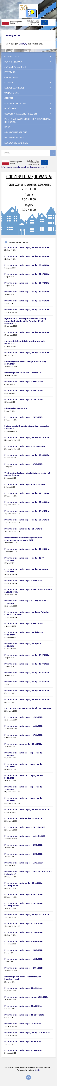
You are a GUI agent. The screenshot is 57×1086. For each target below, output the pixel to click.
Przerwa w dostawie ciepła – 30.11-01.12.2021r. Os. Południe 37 (28, 872)
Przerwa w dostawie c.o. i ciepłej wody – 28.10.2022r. (23, 788)
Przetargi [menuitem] (10, 72)
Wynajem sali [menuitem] (11, 92)
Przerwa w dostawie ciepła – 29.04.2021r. (23, 968)
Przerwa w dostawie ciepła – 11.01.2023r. (23, 726)
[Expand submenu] (50, 56)
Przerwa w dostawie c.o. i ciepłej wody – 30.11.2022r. (23, 776)
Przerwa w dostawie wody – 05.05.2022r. (23, 818)
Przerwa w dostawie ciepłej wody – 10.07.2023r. (27, 672)
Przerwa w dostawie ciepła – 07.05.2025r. (23, 464)
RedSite (37, 1070)
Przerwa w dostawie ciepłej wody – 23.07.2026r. (27, 283)
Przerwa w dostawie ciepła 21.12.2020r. (23, 988)
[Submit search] (53, 153)
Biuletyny (23, 43)
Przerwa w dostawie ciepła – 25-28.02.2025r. (25, 484)
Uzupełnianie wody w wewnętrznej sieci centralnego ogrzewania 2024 (23, 538)
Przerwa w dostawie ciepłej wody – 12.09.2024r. (27, 549)
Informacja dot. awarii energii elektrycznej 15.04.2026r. (25, 362)
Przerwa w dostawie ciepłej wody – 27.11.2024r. (27, 493)
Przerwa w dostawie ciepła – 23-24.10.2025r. (25, 446)
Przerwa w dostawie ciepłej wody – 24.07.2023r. (27, 655)
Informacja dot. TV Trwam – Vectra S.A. (23, 372)
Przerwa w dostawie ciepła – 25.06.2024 (23, 580)
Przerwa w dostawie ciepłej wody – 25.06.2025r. (27, 455)
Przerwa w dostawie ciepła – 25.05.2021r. (23, 950)
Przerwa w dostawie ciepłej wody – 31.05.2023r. (27, 690)
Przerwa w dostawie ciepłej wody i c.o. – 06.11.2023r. (23, 644)
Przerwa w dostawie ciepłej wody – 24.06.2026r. (27, 309)
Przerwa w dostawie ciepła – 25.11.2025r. (23, 417)
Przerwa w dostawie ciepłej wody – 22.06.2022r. (27, 809)
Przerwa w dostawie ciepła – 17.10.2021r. (23, 923)
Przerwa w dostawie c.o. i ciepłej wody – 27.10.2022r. (23, 799)
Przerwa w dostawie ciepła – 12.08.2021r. (23, 932)
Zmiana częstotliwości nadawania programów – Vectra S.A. (27, 427)
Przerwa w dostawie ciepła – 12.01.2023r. (23, 717)
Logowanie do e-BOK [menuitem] (16, 142)
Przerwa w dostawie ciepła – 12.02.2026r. (23, 399)
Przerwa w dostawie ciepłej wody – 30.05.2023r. (27, 699)
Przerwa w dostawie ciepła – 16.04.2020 (23, 1050)
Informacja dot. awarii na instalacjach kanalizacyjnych (22, 977)
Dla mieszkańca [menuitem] (13, 61)
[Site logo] (28, 17)
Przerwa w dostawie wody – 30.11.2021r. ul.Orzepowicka (23, 884)
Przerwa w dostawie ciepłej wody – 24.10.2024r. (27, 511)
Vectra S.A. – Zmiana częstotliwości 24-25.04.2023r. (28, 708)
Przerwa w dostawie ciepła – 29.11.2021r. (23, 894)
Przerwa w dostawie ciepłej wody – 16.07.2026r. (27, 291)
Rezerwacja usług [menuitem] (14, 137)
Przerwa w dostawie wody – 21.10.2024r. (23, 528)
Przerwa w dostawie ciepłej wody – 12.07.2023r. (27, 663)
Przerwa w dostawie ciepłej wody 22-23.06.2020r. (27, 1032)
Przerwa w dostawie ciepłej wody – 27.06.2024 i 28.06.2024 (26, 570)
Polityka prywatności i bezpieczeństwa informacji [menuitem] (27, 120)
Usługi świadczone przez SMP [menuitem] (21, 113)
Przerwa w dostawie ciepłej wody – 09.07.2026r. (27, 300)
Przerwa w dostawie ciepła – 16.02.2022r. (23, 862)
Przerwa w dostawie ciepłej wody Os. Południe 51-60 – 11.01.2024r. (27, 613)
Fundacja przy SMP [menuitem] (15, 103)
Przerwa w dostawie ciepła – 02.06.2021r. (23, 941)
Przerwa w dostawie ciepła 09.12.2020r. (23, 1006)
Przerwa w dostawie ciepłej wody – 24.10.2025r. (27, 437)
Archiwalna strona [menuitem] (15, 132)
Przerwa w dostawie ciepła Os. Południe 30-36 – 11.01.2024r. (27, 601)
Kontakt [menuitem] (9, 82)
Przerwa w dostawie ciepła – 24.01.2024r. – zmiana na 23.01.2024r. (28, 590)
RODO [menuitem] (7, 127)
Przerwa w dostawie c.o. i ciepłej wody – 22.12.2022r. (23, 754)
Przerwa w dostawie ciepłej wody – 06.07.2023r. (27, 681)
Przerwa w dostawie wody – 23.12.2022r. (23, 744)
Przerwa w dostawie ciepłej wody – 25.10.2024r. (27, 502)
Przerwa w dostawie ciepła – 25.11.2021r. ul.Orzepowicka (23, 904)
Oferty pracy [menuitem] (11, 77)
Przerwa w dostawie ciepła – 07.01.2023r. (23, 735)
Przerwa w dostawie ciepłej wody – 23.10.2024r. (27, 519)
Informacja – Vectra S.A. (15, 408)
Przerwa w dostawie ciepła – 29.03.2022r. (23, 845)
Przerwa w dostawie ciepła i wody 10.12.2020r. (26, 997)
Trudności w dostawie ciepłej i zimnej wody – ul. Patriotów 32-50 (27, 474)
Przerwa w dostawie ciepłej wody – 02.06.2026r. (27, 352)
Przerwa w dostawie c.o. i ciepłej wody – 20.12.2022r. (23, 765)
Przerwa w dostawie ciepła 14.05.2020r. (23, 1041)
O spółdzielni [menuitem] (12, 56)
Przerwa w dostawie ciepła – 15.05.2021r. (23, 959)
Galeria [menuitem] (8, 98)
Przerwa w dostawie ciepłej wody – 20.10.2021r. (27, 914)
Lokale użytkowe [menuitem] (14, 87)
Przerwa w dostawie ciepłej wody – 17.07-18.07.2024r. (24, 559)
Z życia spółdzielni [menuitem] (15, 66)
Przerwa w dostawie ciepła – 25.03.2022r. (23, 854)
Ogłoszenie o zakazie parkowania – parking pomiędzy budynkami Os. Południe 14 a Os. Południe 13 (25, 321)
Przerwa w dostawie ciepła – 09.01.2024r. (23, 623)
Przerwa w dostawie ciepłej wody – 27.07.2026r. (27, 274)
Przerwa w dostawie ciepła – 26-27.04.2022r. (25, 827)
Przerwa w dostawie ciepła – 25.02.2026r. (23, 390)
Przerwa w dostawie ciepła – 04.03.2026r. (23, 381)
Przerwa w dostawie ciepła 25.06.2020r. (23, 1023)
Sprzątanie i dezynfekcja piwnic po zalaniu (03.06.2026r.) (24, 342)
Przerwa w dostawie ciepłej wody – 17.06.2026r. (27, 332)
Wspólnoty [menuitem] (10, 108)
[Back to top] (28, 1077)
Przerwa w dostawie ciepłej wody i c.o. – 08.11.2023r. (23, 633)
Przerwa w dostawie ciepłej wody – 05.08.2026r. (27, 265)
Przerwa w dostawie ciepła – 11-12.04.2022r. (25, 836)
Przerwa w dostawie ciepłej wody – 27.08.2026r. (27, 247)
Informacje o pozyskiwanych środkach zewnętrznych (24, 167)
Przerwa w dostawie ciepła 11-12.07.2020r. (24, 1014)
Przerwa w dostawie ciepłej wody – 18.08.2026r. (27, 256)
